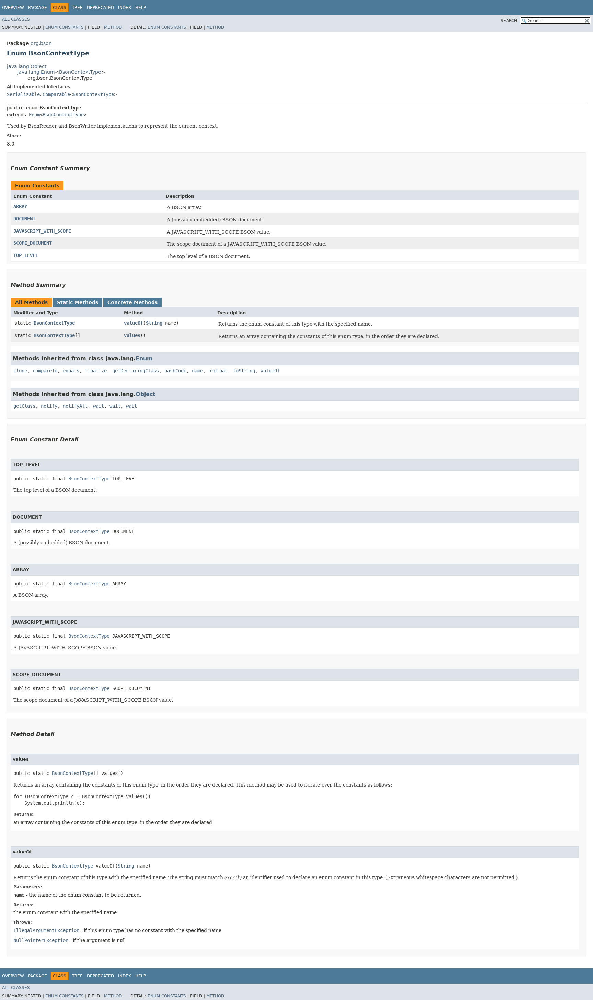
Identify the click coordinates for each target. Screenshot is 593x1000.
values (132, 335)
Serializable (23, 94)
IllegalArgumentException (46, 930)
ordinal (218, 370)
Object (145, 394)
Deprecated (100, 7)
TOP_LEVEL (25, 255)
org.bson (41, 43)
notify (49, 406)
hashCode (175, 370)
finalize (96, 370)
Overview (13, 7)
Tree (77, 7)
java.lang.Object (26, 66)
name (197, 370)
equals (71, 370)
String (154, 323)
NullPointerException (40, 940)
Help (140, 7)
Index (124, 7)
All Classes (16, 19)
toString (244, 370)
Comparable (56, 94)
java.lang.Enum (36, 72)
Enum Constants (64, 27)
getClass (24, 406)
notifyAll (75, 406)
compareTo (45, 370)
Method (113, 27)
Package (37, 7)
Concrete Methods (132, 302)
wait (98, 406)
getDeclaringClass (135, 370)
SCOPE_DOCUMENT (32, 243)
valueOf (133, 323)
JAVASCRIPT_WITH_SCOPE (42, 231)
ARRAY (20, 206)
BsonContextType (80, 72)
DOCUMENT (24, 218)
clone (20, 370)
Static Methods (77, 302)
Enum (34, 114)
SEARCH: (510, 20)
